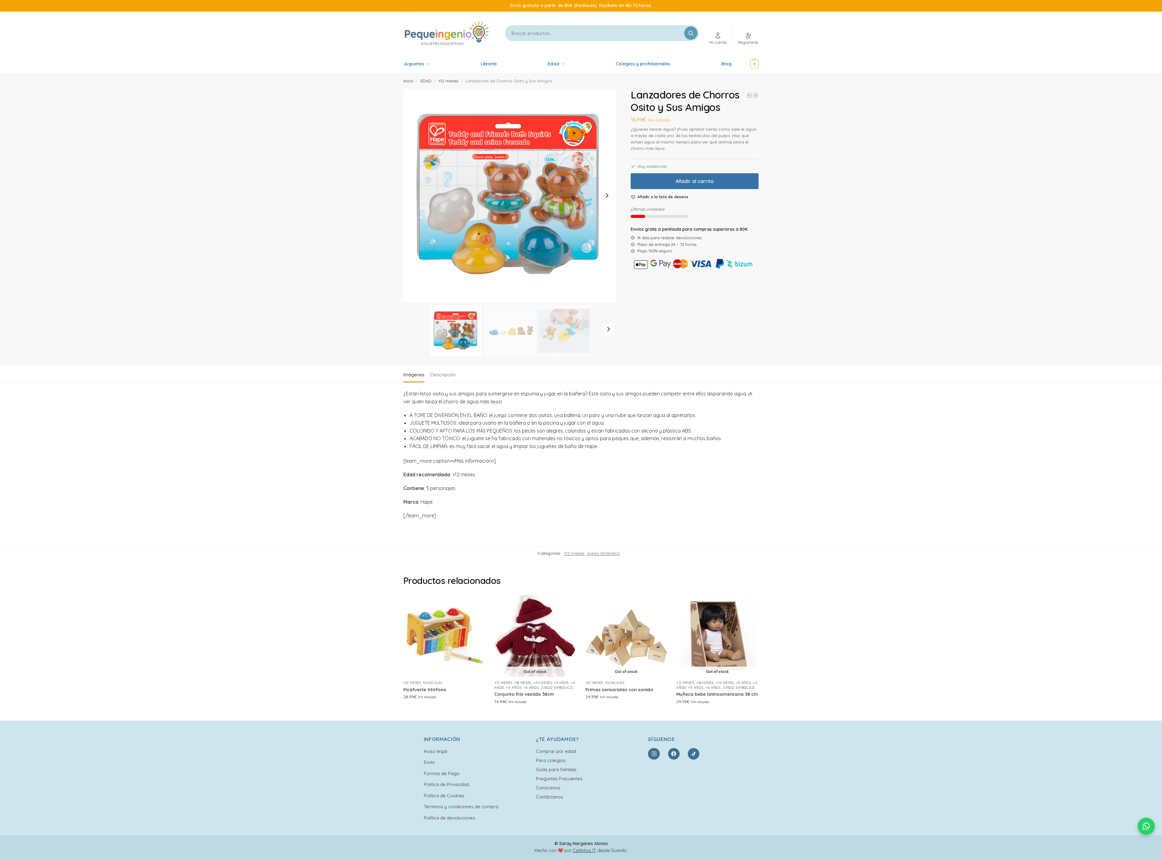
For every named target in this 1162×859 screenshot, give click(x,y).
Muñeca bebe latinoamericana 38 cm (717, 694)
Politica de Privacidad (446, 784)
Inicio (408, 80)
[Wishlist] (476, 604)
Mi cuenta (718, 42)
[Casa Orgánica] (749, 95)
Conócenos (548, 788)
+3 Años (561, 683)
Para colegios (551, 760)
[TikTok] (693, 754)
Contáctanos (549, 797)
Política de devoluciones (449, 818)
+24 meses (542, 683)
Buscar (691, 33)
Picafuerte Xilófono (424, 689)
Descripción (443, 375)
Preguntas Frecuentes (559, 778)
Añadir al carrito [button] (444, 709)
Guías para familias (556, 769)
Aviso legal (435, 751)
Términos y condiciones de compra (461, 806)
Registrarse (748, 42)
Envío (429, 762)
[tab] (415, 374)
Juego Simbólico (603, 553)
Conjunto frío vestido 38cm (524, 694)
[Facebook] (674, 754)
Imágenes (413, 375)
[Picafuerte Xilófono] (444, 636)
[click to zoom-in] (510, 195)
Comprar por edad (556, 751)
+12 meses (448, 80)
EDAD (425, 80)
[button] (746, 64)
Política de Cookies (444, 796)
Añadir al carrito (695, 181)
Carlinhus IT (584, 850)
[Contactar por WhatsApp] (1146, 826)
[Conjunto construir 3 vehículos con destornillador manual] (755, 95)
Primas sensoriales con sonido (619, 689)
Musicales (432, 683)
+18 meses (522, 683)
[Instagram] (654, 754)
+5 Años (513, 687)
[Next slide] (607, 195)
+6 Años (531, 687)
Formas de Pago (442, 773)
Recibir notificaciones (535, 714)
